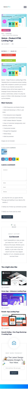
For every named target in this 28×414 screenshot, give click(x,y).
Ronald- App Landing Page (10, 312)
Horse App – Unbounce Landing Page (13, 291)
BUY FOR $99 (8, 60)
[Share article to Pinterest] (10, 159)
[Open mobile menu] (25, 7)
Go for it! (14, 373)
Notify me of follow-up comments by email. (14, 206)
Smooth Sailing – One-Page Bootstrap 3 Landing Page (13, 333)
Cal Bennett (6, 44)
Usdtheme (13, 147)
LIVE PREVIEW (8, 55)
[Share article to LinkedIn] (13, 159)
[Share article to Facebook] (3, 159)
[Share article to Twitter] (6, 159)
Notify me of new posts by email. (12, 211)
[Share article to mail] (17, 159)
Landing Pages (6, 30)
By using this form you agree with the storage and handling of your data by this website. (13, 200)
